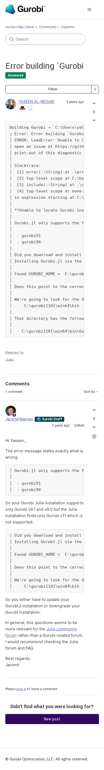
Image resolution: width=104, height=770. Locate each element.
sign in (21, 689)
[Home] (25, 9)
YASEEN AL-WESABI (36, 101)
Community (48, 27)
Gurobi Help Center (19, 27)
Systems (68, 27)
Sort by (90, 392)
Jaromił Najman (19, 419)
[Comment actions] (94, 436)
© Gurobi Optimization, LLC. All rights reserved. (46, 759)
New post (52, 719)
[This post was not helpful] (94, 120)
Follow (52, 89)
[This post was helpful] (94, 103)
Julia (9, 360)
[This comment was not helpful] (94, 427)
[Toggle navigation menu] (89, 9)
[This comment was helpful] (94, 410)
